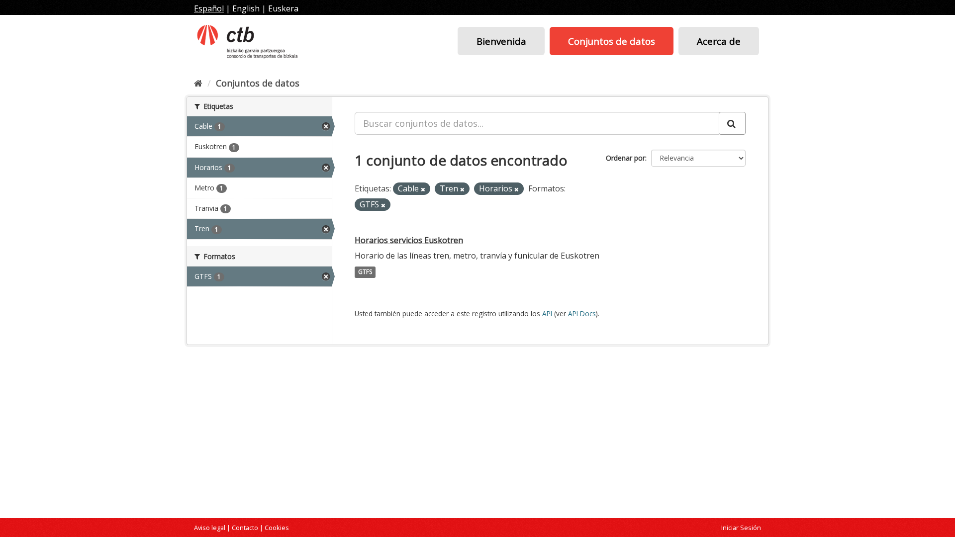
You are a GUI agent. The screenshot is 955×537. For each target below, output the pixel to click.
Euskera (283, 8)
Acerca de (719, 41)
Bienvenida (501, 41)
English (246, 8)
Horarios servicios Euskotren (409, 240)
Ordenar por (625, 158)
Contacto (245, 527)
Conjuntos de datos (611, 41)
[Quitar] (423, 189)
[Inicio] (198, 83)
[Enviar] (732, 123)
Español (209, 8)
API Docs (582, 313)
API (547, 313)
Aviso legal (209, 527)
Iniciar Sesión (741, 527)
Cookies (277, 527)
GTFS (365, 272)
